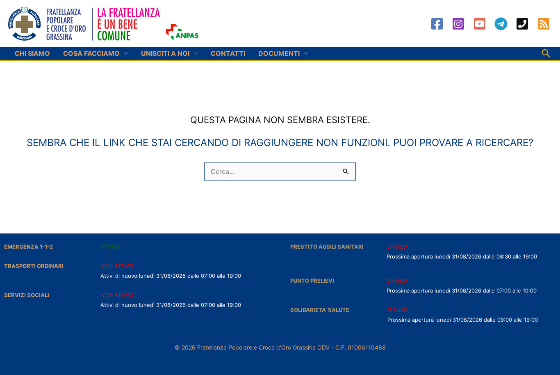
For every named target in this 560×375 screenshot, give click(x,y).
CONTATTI (228, 53)
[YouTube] (479, 24)
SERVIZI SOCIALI (26, 295)
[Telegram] (501, 24)
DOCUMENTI (279, 53)
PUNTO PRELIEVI (312, 280)
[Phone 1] (522, 24)
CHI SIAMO (32, 53)
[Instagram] (458, 24)
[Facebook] (437, 24)
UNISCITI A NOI (165, 53)
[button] (546, 53)
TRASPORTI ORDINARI (34, 266)
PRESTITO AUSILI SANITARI (327, 246)
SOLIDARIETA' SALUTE (319, 309)
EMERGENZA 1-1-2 (28, 246)
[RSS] (543, 24)
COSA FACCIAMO (91, 53)
